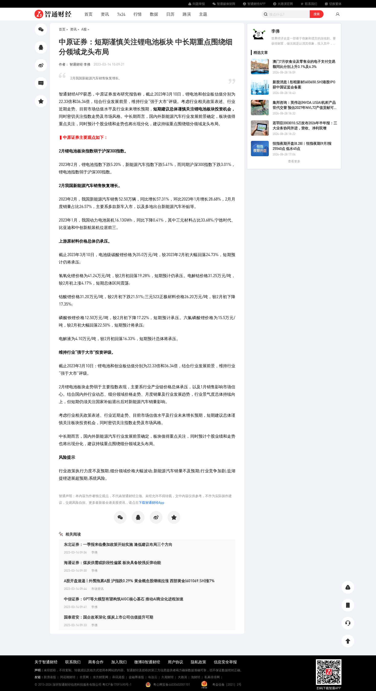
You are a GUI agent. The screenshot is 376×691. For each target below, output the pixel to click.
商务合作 (96, 661)
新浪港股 (50, 677)
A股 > (85, 29)
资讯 (105, 14)
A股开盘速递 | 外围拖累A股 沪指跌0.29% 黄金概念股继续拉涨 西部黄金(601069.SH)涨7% (139, 580)
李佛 (275, 31)
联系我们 (73, 661)
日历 (170, 14)
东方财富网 (100, 677)
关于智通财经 (46, 661)
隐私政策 (198, 661)
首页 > (63, 29)
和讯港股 (118, 677)
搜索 (317, 14)
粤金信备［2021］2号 (226, 684)
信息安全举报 (225, 661)
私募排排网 (212, 677)
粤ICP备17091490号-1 (116, 684)
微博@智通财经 (147, 661)
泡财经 (195, 677)
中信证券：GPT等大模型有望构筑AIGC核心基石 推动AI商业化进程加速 (123, 598)
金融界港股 (136, 677)
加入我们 (119, 661)
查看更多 (294, 161)
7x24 (121, 14)
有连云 (152, 677)
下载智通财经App (151, 502)
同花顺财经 (67, 677)
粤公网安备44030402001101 (171, 684)
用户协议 (175, 661)
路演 (187, 14)
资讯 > (74, 29)
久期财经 (167, 677)
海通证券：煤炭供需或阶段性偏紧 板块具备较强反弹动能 (112, 562)
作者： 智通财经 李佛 (75, 64)
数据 (154, 14)
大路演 (182, 677)
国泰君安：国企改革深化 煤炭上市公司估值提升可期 (108, 617)
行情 (138, 14)
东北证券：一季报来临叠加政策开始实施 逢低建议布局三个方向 (118, 544)
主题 (203, 14)
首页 (88, 14)
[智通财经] (53, 14)
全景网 (84, 677)
